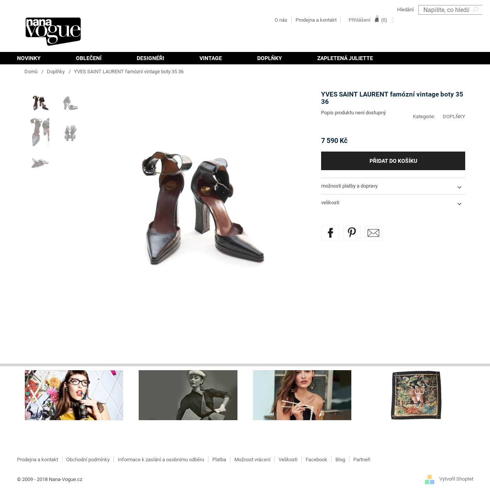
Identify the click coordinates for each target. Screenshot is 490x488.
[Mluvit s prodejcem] (373, 233)
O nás (281, 20)
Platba (219, 459)
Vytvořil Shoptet (456, 479)
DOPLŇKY (454, 116)
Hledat (476, 19)
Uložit (357, 230)
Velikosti (288, 459)
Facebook (316, 459)
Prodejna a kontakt (316, 20)
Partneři (361, 459)
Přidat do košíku (393, 161)
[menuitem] (37, 58)
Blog (340, 459)
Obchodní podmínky (88, 459)
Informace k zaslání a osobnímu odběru (161, 459)
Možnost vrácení (252, 459)
